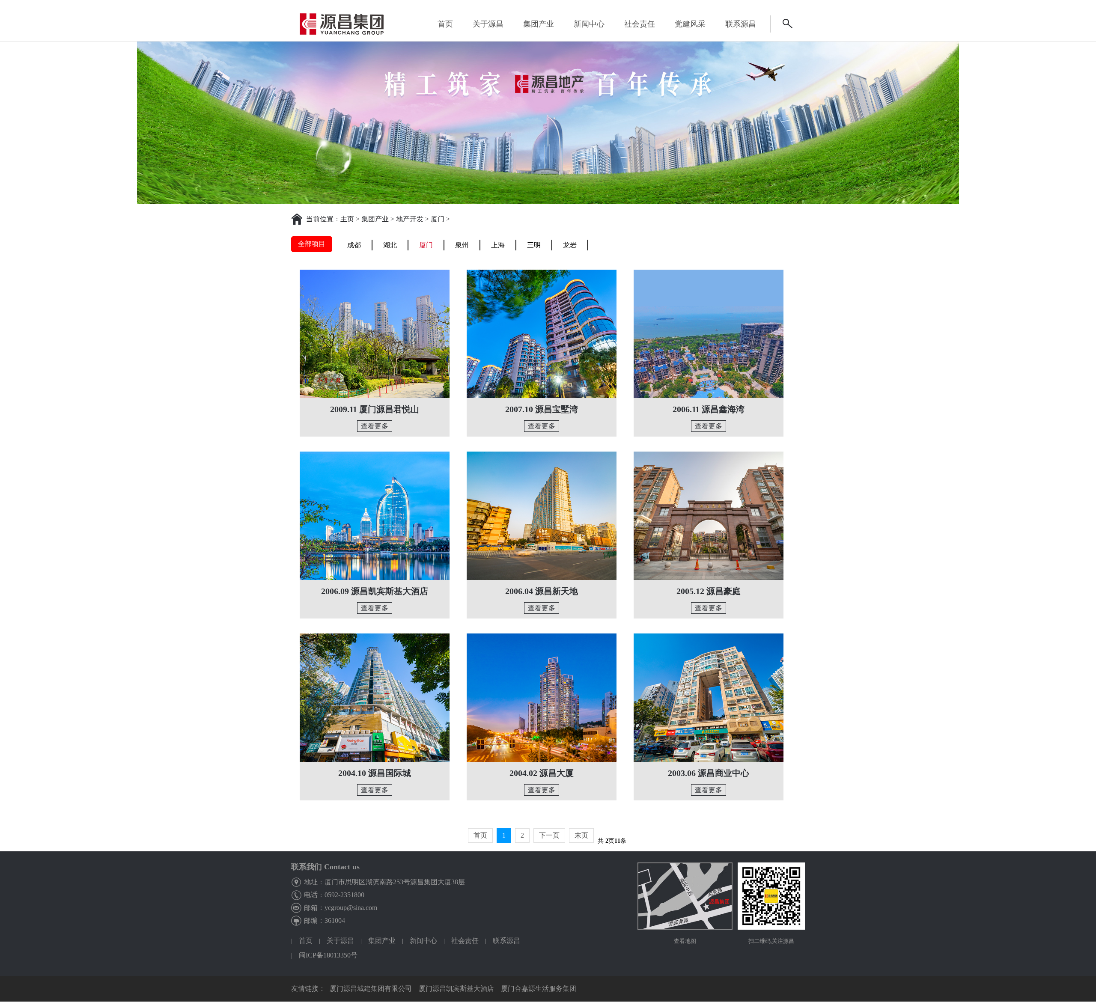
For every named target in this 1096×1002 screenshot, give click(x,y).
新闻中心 (589, 24)
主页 (347, 219)
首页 (445, 24)
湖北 (390, 245)
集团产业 (375, 219)
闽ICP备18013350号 (328, 955)
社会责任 (465, 940)
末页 (581, 835)
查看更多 (374, 426)
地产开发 (409, 219)
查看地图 (685, 941)
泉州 (462, 245)
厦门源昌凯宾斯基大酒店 (456, 988)
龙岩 (570, 245)
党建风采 (690, 24)
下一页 (549, 835)
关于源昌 (340, 940)
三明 (534, 245)
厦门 (437, 219)
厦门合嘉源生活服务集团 (538, 988)
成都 (354, 245)
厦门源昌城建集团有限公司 (371, 988)
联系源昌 (506, 940)
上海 (498, 245)
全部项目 (311, 243)
